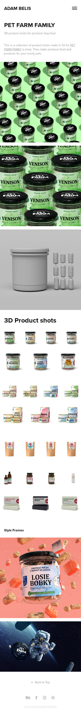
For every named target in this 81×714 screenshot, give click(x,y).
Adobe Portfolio (48, 707)
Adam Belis (17, 8)
